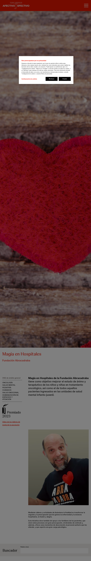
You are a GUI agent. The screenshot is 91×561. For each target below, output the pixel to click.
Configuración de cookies (29, 79)
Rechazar (51, 79)
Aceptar (64, 79)
